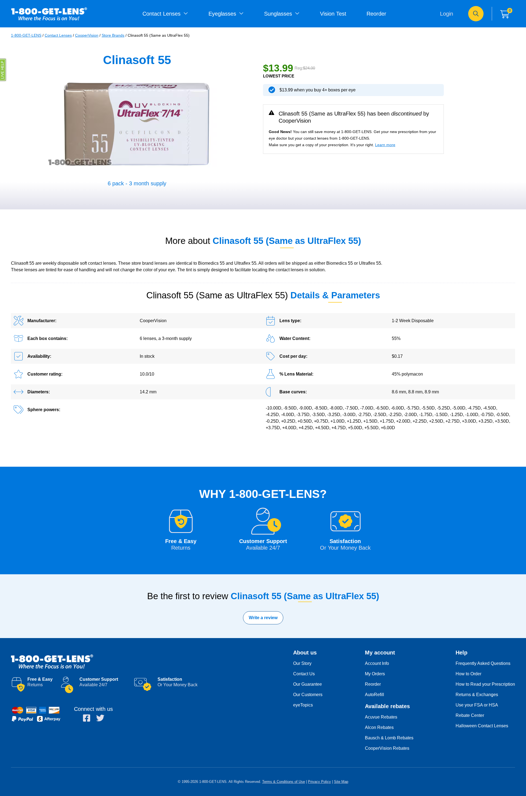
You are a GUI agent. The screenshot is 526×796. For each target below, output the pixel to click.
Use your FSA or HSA (477, 705)
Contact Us (304, 673)
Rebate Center (470, 715)
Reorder (376, 14)
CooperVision (86, 35)
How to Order (468, 673)
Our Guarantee (307, 684)
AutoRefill (374, 694)
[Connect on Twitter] (100, 718)
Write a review (263, 617)
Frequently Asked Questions (483, 663)
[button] (3, 69)
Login (446, 14)
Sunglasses (278, 14)
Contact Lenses (161, 14)
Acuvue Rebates (381, 717)
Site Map (341, 782)
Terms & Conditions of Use (283, 782)
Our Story (302, 663)
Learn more (385, 145)
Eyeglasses (222, 14)
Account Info (377, 663)
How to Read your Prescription (485, 684)
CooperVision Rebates (387, 748)
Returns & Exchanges (477, 694)
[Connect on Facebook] (86, 718)
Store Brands (113, 35)
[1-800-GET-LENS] (146, 661)
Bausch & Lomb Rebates (389, 738)
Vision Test (333, 14)
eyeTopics (303, 705)
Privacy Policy (319, 782)
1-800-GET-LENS (49, 14)
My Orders (375, 673)
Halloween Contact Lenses (482, 725)
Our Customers (307, 694)
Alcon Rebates (379, 727)
